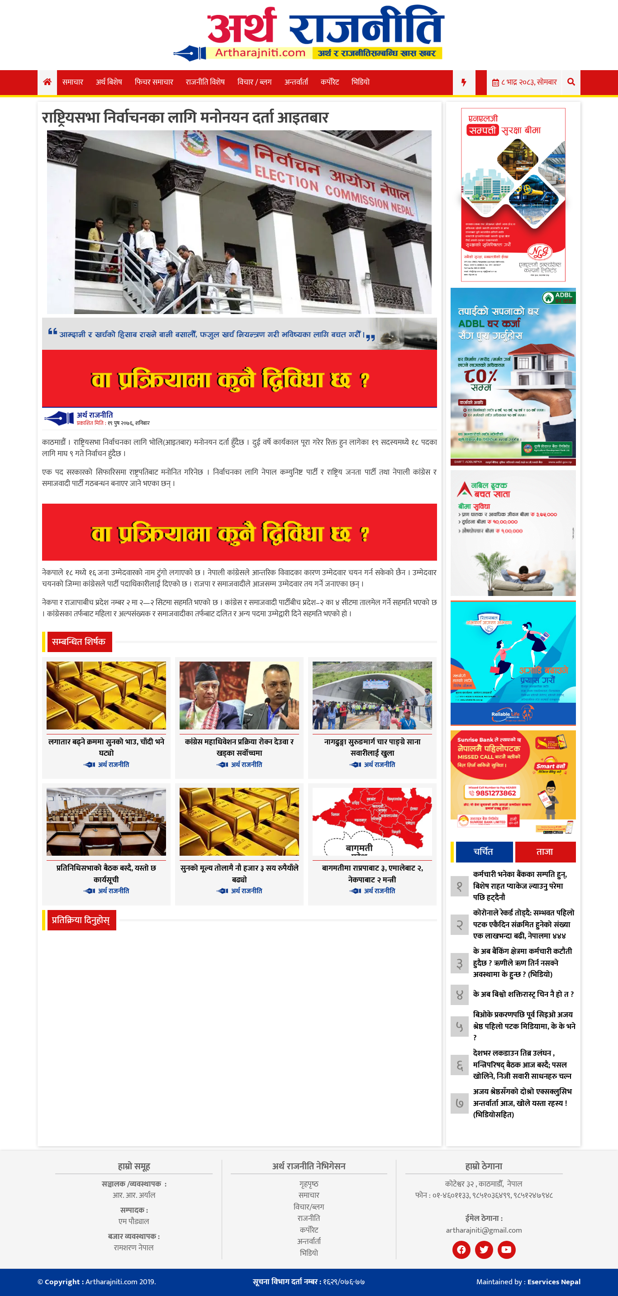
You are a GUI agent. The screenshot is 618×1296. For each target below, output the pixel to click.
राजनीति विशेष (205, 82)
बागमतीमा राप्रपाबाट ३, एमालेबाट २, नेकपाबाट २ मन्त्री (372, 874)
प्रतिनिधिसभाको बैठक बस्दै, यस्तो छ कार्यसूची (106, 874)
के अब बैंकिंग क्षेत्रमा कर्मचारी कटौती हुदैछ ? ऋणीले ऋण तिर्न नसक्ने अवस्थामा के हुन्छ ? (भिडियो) (522, 963)
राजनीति (309, 1218)
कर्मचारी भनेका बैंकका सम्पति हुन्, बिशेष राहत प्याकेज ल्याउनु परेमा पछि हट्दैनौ (520, 886)
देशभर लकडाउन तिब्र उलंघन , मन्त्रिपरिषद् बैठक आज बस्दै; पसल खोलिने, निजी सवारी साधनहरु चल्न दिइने (522, 1071)
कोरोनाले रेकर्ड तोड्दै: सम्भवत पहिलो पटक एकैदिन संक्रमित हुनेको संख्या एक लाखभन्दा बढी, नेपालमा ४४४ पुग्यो (524, 930)
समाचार (72, 82)
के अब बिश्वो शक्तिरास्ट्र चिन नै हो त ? (523, 994)
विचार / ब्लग (255, 82)
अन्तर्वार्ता (296, 82)
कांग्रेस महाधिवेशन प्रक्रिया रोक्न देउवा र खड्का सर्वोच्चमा (239, 748)
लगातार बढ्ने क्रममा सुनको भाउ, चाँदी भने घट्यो (106, 748)
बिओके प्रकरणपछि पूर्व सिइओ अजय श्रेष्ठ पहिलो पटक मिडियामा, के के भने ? (524, 1026)
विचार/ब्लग (309, 1207)
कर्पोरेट (330, 82)
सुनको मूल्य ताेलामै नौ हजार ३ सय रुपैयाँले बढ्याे (240, 874)
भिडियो (361, 82)
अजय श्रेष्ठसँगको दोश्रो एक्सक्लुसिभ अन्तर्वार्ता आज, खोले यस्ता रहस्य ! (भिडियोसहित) (522, 1103)
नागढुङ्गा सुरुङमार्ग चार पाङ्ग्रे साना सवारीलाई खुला (372, 748)
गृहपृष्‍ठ (309, 1184)
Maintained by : (528, 1282)
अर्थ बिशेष (109, 82)
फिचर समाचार (154, 82)
